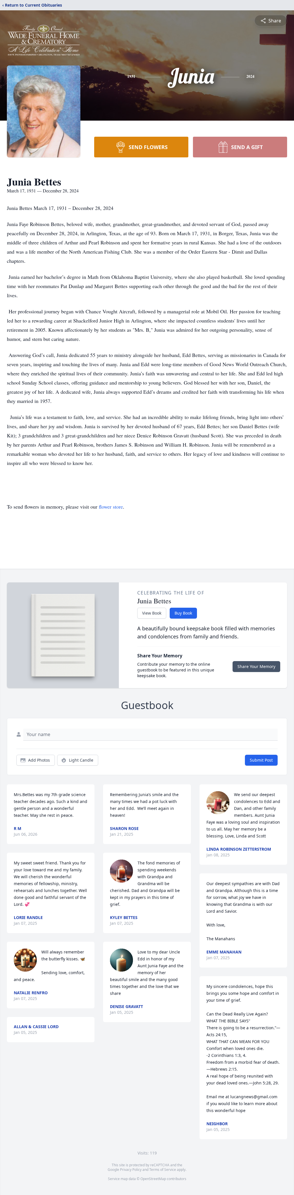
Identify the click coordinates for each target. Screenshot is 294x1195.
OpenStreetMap (153, 1178)
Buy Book (183, 613)
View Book (151, 613)
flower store (111, 506)
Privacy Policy (131, 1169)
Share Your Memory (256, 666)
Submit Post (261, 760)
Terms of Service (162, 1169)
